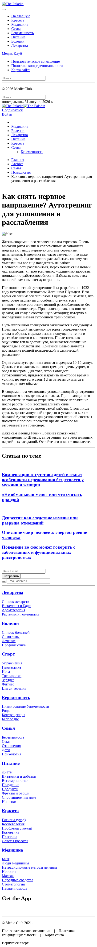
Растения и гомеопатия (20, 614)
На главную (20, 16)
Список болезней (16, 632)
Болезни (17, 41)
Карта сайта (20, 70)
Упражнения (12, 663)
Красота (17, 20)
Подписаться (12, 110)
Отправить (11, 576)
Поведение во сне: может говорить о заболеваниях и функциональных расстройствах (39, 552)
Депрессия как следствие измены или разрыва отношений (40, 520)
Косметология (13, 824)
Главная (17, 160)
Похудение (10, 785)
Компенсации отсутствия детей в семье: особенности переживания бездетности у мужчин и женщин (43, 479)
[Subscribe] (4, 582)
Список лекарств (15, 602)
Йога (6, 672)
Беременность (22, 33)
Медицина (19, 24)
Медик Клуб (12, 53)
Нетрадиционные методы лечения (29, 867)
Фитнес (8, 684)
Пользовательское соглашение (35, 61)
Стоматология (13, 884)
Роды (6, 711)
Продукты (10, 789)
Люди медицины (15, 863)
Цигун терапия (14, 688)
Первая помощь (14, 888)
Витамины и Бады (16, 606)
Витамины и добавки (19, 776)
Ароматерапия (13, 610)
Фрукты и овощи (15, 793)
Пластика (9, 837)
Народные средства (17, 880)
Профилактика (14, 645)
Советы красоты (15, 841)
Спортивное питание (19, 797)
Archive (17, 164)
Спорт (8, 654)
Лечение (9, 641)
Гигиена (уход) (14, 820)
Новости (9, 872)
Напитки (9, 802)
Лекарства (19, 45)
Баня (5, 859)
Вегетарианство (15, 781)
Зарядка (8, 680)
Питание (18, 37)
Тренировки (11, 676)
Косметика (10, 832)
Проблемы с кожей (17, 828)
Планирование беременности (25, 706)
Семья (16, 29)
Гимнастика (11, 667)
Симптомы (11, 637)
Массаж (8, 876)
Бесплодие (10, 719)
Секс (6, 741)
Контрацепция (13, 715)
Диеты (7, 772)
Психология (21, 172)
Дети (6, 750)
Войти (7, 114)
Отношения (11, 746)
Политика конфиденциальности (37, 66)
